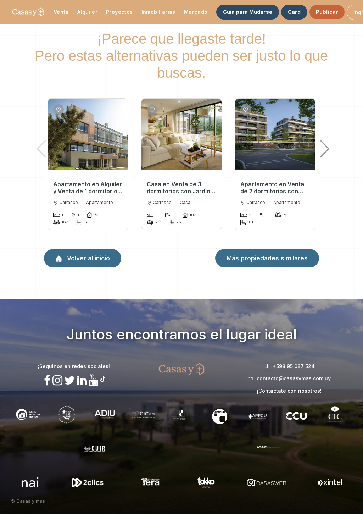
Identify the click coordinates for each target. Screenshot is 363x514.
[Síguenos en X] (69, 380)
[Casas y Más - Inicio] (28, 12)
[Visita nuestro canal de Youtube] (94, 380)
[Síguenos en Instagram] (57, 380)
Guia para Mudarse (247, 12)
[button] (324, 148)
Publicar (327, 12)
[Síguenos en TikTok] (102, 378)
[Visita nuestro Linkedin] (82, 380)
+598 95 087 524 (294, 366)
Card (294, 12)
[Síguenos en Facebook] (47, 380)
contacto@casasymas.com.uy (294, 378)
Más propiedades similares (267, 258)
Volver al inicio (87, 258)
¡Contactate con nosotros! (289, 391)
